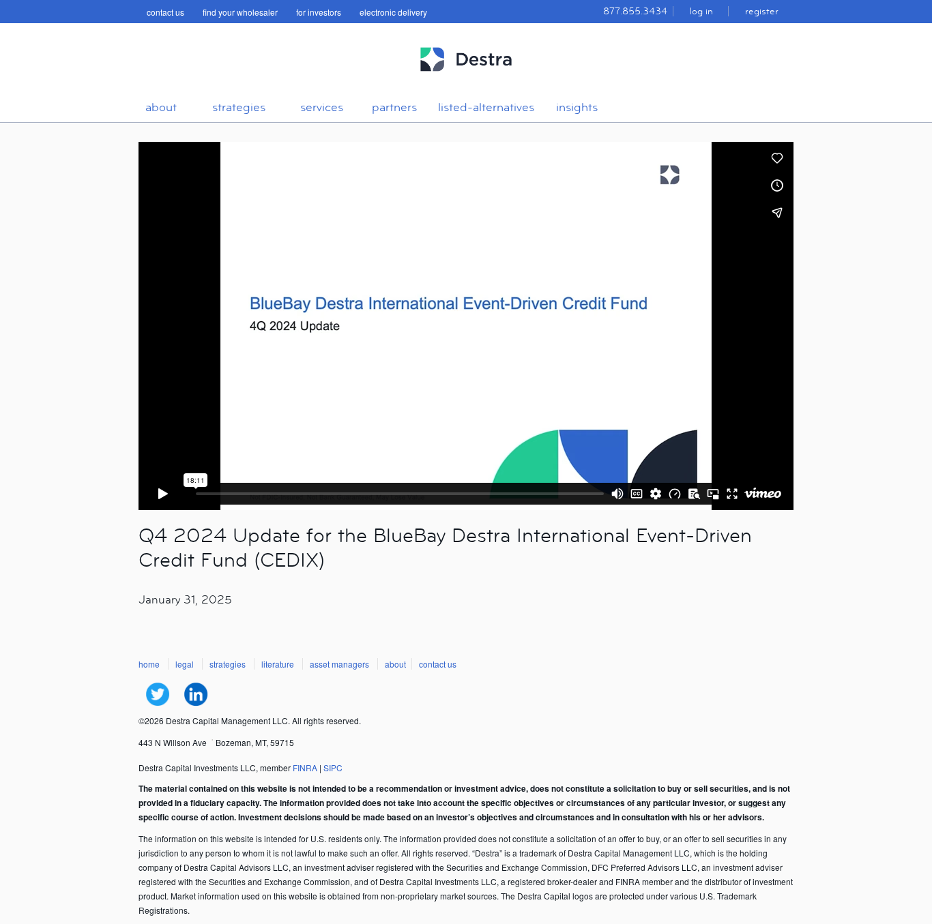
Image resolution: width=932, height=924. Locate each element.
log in (701, 11)
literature (277, 664)
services (321, 107)
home (149, 664)
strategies (238, 107)
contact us (165, 12)
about (161, 107)
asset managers (339, 664)
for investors (318, 12)
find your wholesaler (240, 12)
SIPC (333, 767)
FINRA (305, 767)
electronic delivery (393, 12)
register (761, 11)
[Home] (466, 77)
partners (394, 107)
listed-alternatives (486, 107)
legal (184, 664)
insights (577, 107)
